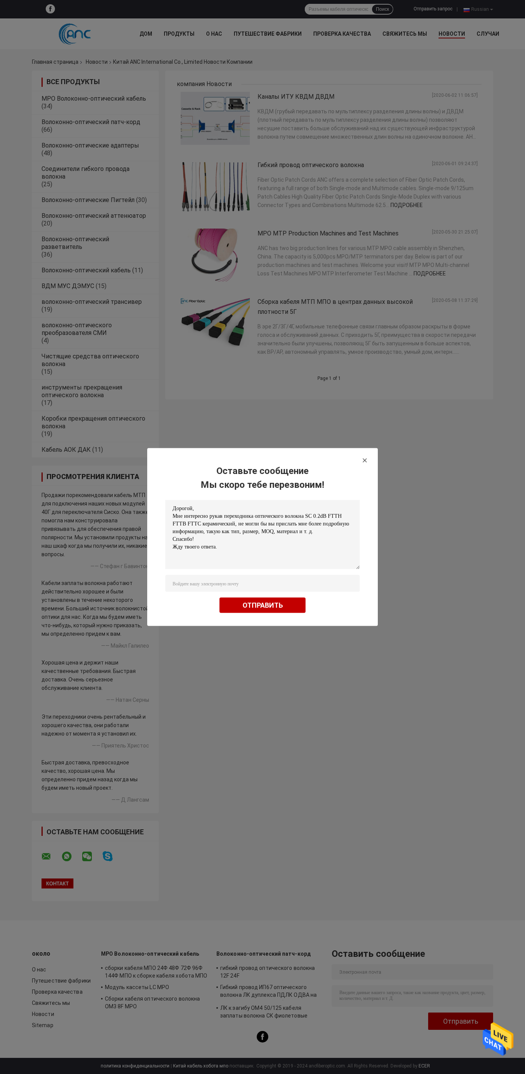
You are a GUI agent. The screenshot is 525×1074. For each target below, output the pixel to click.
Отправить (263, 605)
